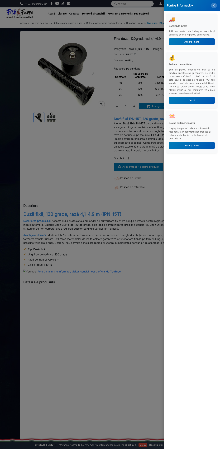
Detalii (192, 100)
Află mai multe (191, 41)
